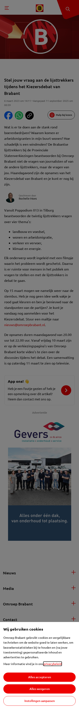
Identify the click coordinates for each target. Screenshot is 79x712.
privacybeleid (53, 664)
